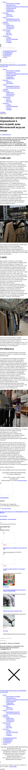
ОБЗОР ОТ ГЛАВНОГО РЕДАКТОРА (17, 6)
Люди (5, 17)
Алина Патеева (6, 134)
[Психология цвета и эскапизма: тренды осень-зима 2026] (9, 543)
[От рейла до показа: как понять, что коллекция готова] (9, 564)
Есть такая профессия (13, 20)
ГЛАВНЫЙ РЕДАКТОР (10, 51)
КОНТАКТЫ (6, 55)
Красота (5, 13)
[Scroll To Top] (0, 762)
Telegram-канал (22, 480)
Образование (10, 27)
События (9, 42)
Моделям (9, 34)
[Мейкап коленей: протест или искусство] (9, 606)
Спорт (8, 31)
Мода (5, 2)
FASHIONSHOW (11, 8)
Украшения (9, 10)
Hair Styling (9, 16)
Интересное (7, 30)
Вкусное (8, 33)
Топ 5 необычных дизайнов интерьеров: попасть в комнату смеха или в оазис (14, 590)
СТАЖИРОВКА (7, 54)
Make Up (9, 14)
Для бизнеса (10, 28)
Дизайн (5, 22)
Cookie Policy (13, 766)
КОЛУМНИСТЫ (8, 52)
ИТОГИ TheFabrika (12, 39)
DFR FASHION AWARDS (13, 3)
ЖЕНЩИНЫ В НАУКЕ (12, 19)
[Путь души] (9, 626)
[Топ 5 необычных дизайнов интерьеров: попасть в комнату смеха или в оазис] (9, 585)
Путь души (5, 630)
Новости (6, 36)
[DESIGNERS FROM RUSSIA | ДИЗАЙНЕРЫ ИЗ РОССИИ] (14, 66)
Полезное (6, 23)
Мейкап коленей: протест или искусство (12, 610)
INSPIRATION (10, 11)
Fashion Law (10, 25)
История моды (10, 5)
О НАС (5, 57)
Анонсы (8, 40)
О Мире (8, 37)
